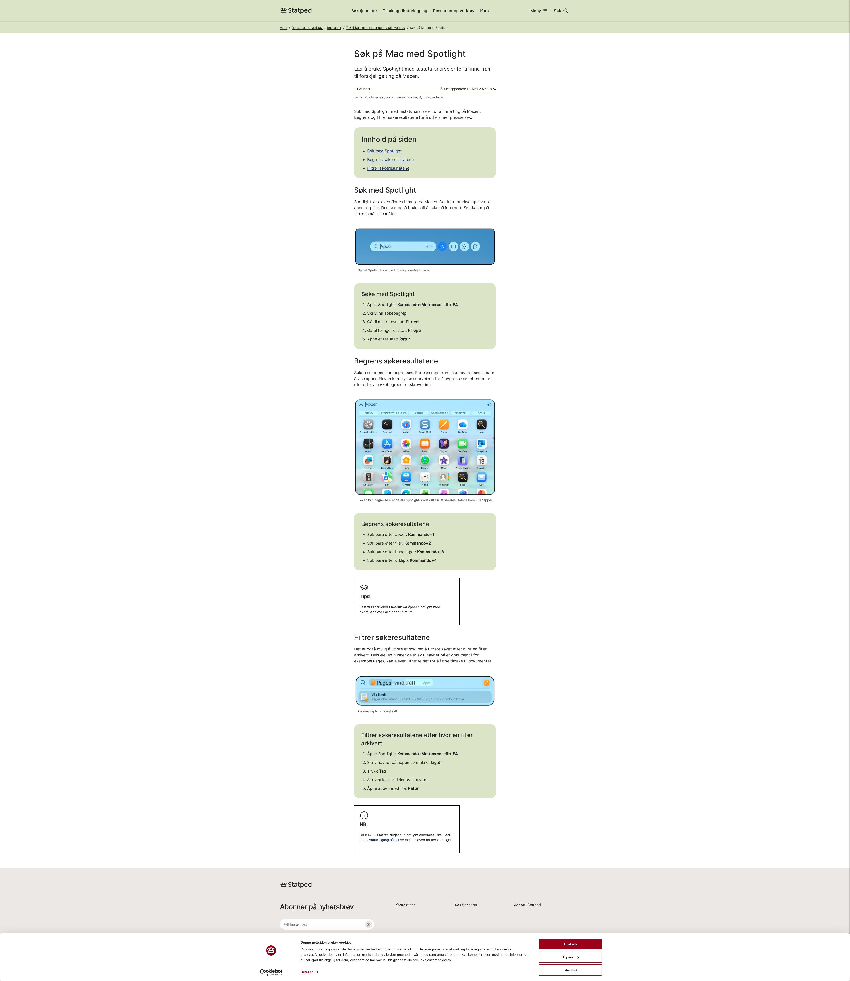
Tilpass (568, 957)
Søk (557, 10)
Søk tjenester (364, 10)
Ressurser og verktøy (453, 10)
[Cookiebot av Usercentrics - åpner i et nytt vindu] (271, 972)
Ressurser (334, 27)
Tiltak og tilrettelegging (405, 10)
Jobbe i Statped (527, 905)
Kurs (484, 10)
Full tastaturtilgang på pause (382, 840)
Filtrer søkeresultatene (388, 168)
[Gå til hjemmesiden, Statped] (296, 11)
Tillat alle (570, 944)
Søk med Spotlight (384, 151)
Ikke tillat (570, 970)
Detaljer (307, 972)
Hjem (283, 27)
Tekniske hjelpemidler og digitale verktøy (375, 27)
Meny (535, 10)
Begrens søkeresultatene (390, 159)
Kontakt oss (405, 905)
